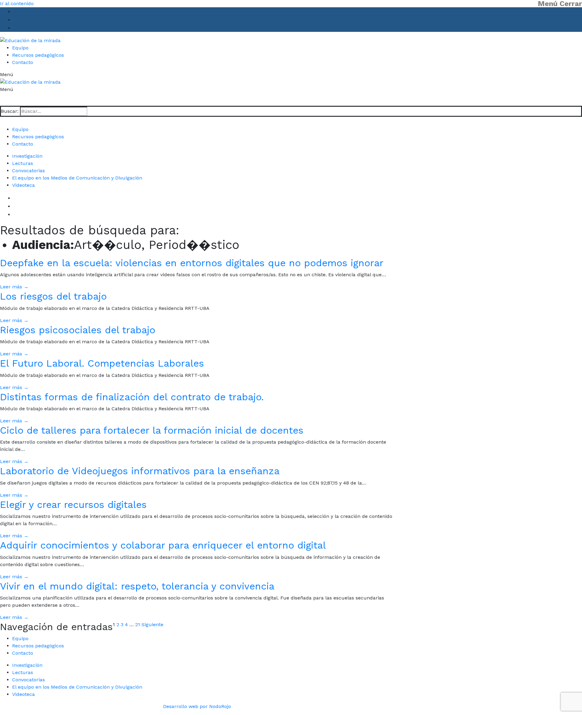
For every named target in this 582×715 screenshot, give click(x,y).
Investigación (27, 156)
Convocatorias (28, 170)
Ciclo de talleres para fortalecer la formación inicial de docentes (151, 430)
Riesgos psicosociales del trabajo (77, 330)
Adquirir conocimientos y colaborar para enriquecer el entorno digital (163, 545)
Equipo (20, 638)
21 (137, 624)
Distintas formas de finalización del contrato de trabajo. (132, 397)
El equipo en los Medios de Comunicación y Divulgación (77, 178)
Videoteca (23, 185)
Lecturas (22, 163)
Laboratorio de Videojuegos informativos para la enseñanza (139, 471)
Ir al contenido (17, 3)
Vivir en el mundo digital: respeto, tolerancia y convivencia (137, 586)
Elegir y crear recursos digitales (73, 504)
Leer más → (14, 287)
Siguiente (152, 624)
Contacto (22, 653)
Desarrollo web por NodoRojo (197, 706)
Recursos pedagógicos (38, 646)
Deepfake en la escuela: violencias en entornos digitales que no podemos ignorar (191, 263)
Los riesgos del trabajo (53, 296)
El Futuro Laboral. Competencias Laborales (102, 363)
